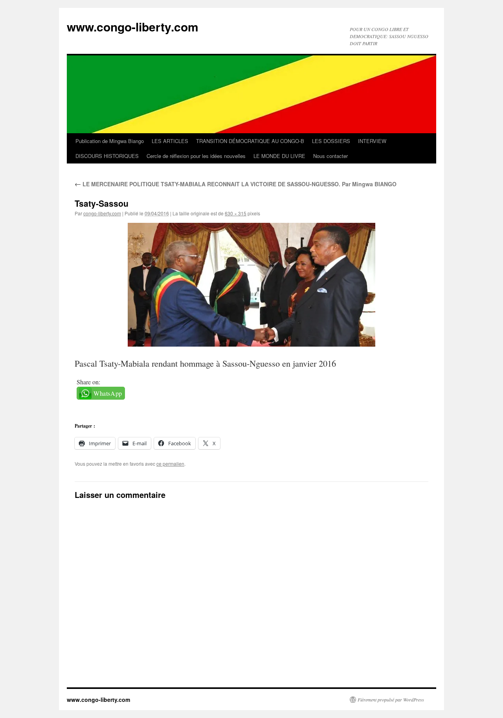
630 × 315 (235, 213)
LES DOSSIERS (331, 141)
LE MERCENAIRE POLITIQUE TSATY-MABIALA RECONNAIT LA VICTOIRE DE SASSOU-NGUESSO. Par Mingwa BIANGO (236, 184)
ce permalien (170, 463)
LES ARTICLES (170, 141)
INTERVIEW (372, 141)
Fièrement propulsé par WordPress (391, 699)
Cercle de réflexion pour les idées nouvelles (196, 156)
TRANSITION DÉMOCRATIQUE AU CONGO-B (250, 141)
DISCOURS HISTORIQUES (107, 156)
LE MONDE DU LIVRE (279, 156)
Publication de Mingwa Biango (109, 141)
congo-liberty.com (102, 213)
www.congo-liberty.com (132, 26)
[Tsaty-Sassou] (251, 285)
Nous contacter (330, 156)
